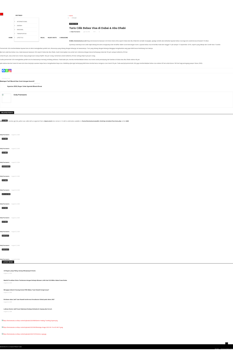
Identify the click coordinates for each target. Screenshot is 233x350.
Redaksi (217, 349)
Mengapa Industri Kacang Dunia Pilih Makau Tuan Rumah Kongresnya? (26, 290)
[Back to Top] (226, 343)
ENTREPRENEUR (6, 166)
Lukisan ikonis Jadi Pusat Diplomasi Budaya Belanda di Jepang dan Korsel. (28, 309)
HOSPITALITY (5, 235)
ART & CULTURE (6, 194)
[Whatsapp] (6, 70)
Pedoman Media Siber (227, 349)
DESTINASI (19, 15)
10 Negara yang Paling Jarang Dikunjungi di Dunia (19, 271)
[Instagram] (9, 70)
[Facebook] (3, 70)
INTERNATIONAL (73, 23)
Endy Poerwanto (75, 32)
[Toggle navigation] (1, 14)
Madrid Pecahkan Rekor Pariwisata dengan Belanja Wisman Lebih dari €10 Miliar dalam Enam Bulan (35, 280)
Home (71, 15)
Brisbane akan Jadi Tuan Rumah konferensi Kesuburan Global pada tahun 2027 (29, 299)
